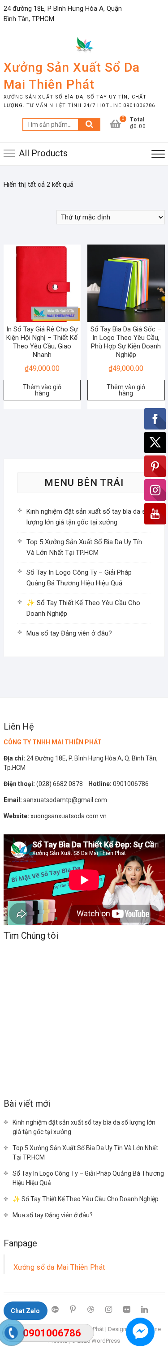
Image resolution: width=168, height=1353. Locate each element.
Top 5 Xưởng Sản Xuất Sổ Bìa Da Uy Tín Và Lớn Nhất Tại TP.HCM (85, 1152)
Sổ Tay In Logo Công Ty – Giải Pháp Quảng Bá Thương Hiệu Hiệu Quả (88, 1178)
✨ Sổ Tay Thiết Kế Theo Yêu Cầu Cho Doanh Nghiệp (86, 1199)
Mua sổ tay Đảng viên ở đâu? (69, 633)
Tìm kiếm (89, 124)
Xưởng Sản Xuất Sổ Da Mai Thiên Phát (72, 76)
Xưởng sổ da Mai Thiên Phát (59, 1267)
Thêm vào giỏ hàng (42, 390)
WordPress (105, 1340)
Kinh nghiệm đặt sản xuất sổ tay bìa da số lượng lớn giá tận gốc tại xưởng (84, 1127)
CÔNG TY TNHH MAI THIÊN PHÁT (53, 742)
